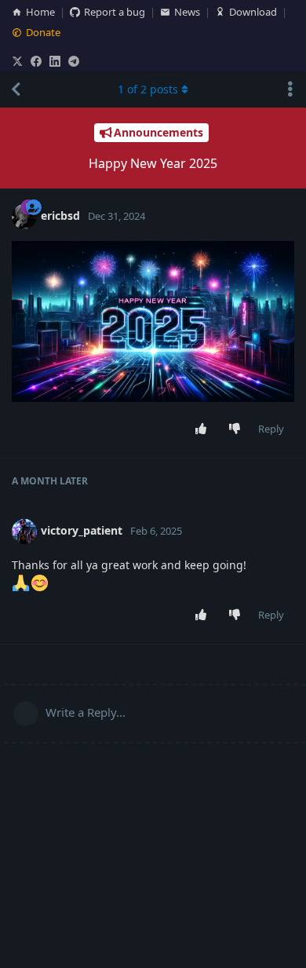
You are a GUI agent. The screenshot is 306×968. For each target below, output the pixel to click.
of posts (148, 89)
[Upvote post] (204, 429)
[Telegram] (73, 61)
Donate (43, 32)
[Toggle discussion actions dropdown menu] (290, 89)
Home (40, 12)
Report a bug (114, 12)
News (187, 12)
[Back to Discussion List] (15, 89)
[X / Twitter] (17, 61)
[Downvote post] (238, 429)
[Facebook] (36, 61)
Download (253, 12)
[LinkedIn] (54, 61)
